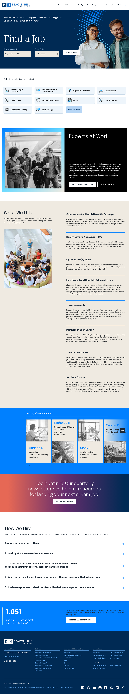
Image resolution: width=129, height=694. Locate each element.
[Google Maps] (88, 687)
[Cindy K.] (90, 430)
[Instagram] (100, 687)
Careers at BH (104, 5)
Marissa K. (36, 448)
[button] (63, 5)
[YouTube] (94, 687)
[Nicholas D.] (64, 452)
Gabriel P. (112, 425)
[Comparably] (111, 687)
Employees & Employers (117, 5)
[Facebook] (105, 687)
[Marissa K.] (38, 430)
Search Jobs (71, 53)
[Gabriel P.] (116, 452)
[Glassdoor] (117, 687)
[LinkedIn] (82, 687)
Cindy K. (86, 448)
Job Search (75, 5)
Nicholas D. (62, 423)
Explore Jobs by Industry (88, 5)
